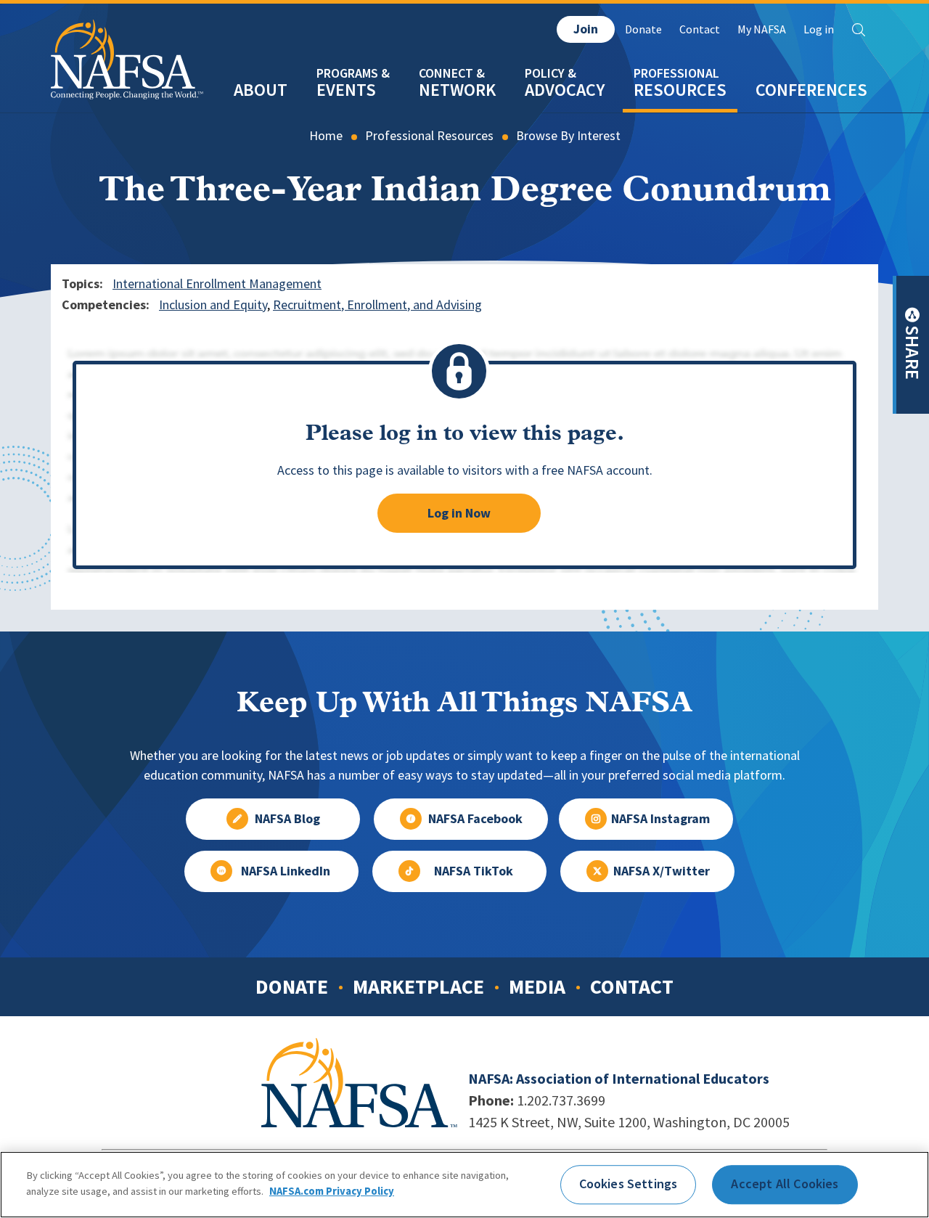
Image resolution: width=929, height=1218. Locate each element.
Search (858, 30)
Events (346, 90)
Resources (680, 90)
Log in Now (459, 513)
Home (326, 135)
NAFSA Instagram (660, 818)
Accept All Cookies (784, 1184)
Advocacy (565, 90)
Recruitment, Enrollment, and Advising (377, 305)
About (260, 90)
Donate (643, 29)
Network (457, 90)
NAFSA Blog (287, 818)
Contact (699, 29)
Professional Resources (429, 135)
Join (585, 29)
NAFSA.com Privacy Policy (331, 1190)
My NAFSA (761, 29)
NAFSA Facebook (475, 818)
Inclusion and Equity (213, 305)
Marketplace (418, 986)
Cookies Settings (628, 1184)
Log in (818, 29)
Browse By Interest (568, 135)
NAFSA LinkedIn (285, 871)
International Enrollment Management (217, 284)
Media (537, 986)
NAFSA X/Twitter (661, 871)
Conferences (811, 90)
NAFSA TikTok (473, 871)
